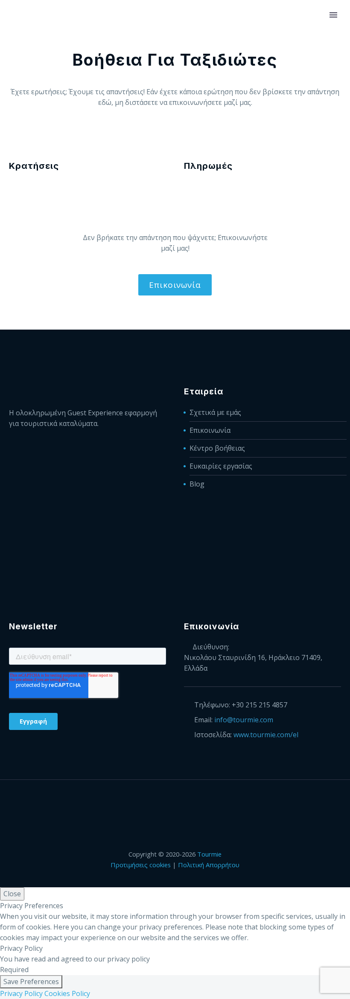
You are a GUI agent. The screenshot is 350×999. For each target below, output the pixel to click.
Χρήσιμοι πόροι (286, 41)
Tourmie (209, 854)
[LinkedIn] (163, 802)
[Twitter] (175, 802)
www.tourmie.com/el (265, 734)
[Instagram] (186, 802)
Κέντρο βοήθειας (217, 448)
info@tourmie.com (243, 719)
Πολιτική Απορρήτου (208, 864)
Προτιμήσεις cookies (141, 864)
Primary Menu (333, 15)
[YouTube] (197, 802)
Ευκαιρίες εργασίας (221, 466)
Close (12, 893)
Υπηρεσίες (95, 41)
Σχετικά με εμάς (215, 412)
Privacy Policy (21, 993)
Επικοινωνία (175, 284)
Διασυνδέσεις (151, 41)
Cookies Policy (67, 993)
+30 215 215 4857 (259, 704)
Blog (197, 484)
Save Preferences (31, 981)
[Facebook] (152, 802)
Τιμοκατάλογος (217, 41)
